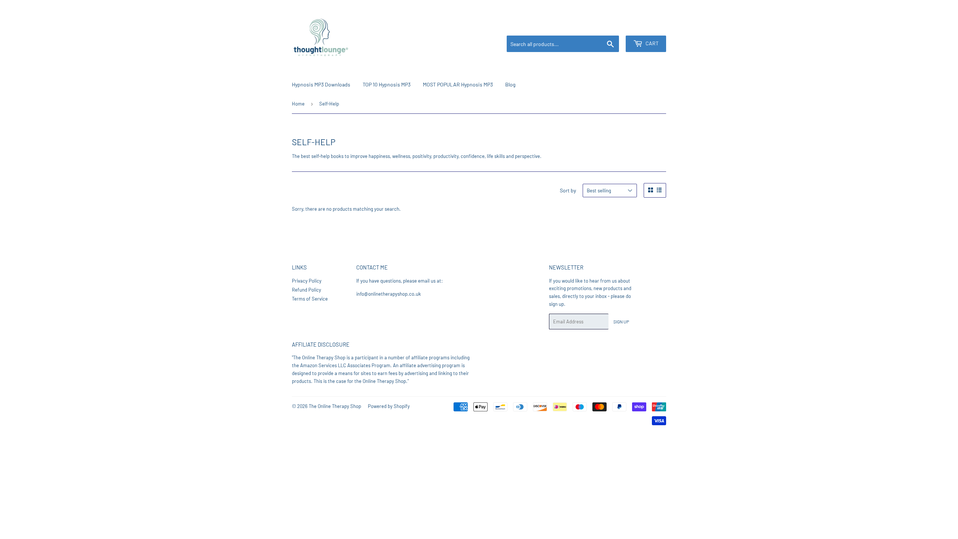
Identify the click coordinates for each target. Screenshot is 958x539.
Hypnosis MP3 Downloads (321, 84)
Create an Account (649, 26)
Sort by (568, 190)
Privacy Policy (306, 281)
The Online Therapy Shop (335, 406)
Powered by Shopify (389, 406)
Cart (651, 43)
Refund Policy (306, 290)
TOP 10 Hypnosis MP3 (387, 84)
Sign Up (621, 321)
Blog (510, 84)
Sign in (617, 26)
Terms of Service (310, 299)
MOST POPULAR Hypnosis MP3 (458, 84)
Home (298, 104)
